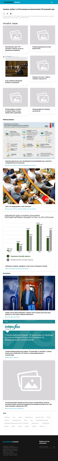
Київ (19, 317)
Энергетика (9, 268)
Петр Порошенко (19, 165)
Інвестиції (42, 426)
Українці (7, 426)
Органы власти (10, 165)
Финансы (7, 420)
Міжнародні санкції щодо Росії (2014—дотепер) (16, 423)
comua (12, 2)
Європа (17, 357)
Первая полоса (29, 417)
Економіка (14, 317)
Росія (22, 408)
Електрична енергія (15, 408)
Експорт (27, 426)
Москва (20, 426)
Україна (20, 417)
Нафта (13, 426)
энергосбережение (18, 268)
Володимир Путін (16, 420)
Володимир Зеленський (42, 420)
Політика (8, 317)
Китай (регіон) (45, 423)
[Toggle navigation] (52, 2)
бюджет (34, 426)
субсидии (26, 268)
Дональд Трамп (40, 417)
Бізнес (12, 357)
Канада (8, 357)
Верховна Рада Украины (30, 165)
